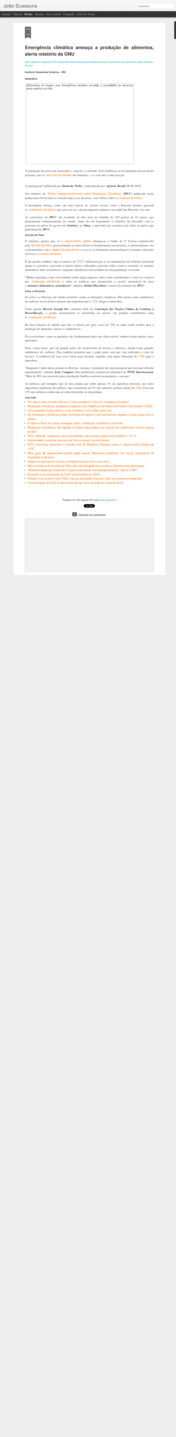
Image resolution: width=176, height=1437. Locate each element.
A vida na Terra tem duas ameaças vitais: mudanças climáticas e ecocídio (75, 423)
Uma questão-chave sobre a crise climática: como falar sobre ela (69, 410)
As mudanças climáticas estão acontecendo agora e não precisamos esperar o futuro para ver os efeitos (91, 416)
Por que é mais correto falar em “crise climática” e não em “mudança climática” (79, 402)
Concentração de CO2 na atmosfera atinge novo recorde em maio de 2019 (75, 482)
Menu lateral (53, 14)
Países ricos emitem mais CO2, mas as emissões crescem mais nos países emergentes (85, 478)
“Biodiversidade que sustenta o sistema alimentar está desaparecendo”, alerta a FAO (82, 470)
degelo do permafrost (65, 249)
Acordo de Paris (41, 245)
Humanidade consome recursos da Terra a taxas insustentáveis (68, 440)
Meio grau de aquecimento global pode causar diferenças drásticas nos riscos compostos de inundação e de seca (91, 455)
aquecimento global (78, 241)
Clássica (6, 14)
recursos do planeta (58, 175)
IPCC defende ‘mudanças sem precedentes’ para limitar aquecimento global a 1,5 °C (82, 436)
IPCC (80, 261)
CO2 (95, 301)
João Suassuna (108, 500)
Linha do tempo (86, 14)
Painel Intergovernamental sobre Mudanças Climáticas (84, 193)
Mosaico (39, 14)
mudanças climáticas (42, 209)
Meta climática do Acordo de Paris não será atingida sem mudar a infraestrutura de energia (86, 465)
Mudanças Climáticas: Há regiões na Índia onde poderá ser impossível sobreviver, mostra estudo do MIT (91, 429)
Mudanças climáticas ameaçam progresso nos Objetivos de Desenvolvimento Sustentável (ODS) (90, 406)
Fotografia (68, 14)
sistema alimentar (49, 253)
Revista (28, 14)
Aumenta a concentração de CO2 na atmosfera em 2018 (64, 474)
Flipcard (17, 14)
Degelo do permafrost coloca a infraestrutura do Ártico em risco (68, 461)
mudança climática (130, 198)
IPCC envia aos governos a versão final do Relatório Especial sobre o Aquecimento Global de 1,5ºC (91, 446)
